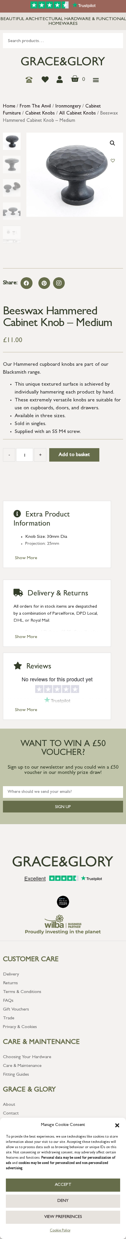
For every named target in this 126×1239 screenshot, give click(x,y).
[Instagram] (59, 283)
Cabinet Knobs (40, 113)
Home (9, 106)
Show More (26, 558)
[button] (117, 1125)
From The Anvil (35, 106)
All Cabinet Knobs (77, 113)
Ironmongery (68, 106)
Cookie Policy (60, 1231)
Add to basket (74, 455)
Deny (63, 1201)
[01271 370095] (30, 79)
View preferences (63, 1217)
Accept (63, 1185)
